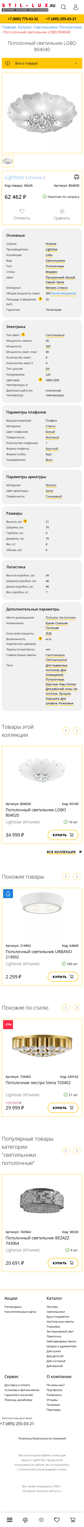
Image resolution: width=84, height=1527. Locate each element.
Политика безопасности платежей (42, 1438)
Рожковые (66, 703)
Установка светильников (21, 1390)
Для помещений (56, 672)
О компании (59, 1376)
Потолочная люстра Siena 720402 (38, 1082)
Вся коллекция (61, 852)
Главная (9, 27)
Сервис (11, 1376)
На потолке (67, 617)
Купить (60, 835)
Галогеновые (55, 335)
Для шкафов (56, 700)
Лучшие (65, 693)
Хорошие (52, 698)
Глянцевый (54, 496)
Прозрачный (55, 277)
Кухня (50, 623)
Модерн (51, 272)
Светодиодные (56, 660)
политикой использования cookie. (43, 1469)
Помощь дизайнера (18, 1400)
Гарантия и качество (18, 1395)
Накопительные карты (20, 1312)
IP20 (49, 633)
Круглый (52, 448)
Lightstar (15, 177)
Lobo (49, 255)
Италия (35, 177)
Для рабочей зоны (59, 689)
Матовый (52, 437)
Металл (51, 288)
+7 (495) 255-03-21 (61, 19)
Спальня (61, 623)
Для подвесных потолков (56, 667)
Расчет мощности (63, 293)
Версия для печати (76, 177)
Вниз (49, 460)
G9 (47, 369)
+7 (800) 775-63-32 (23, 19)
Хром (60, 282)
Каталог (25, 27)
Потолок (52, 617)
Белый (70, 277)
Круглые (52, 684)
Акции (10, 1298)
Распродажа (13, 1307)
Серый (50, 282)
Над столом (67, 684)
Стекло (63, 288)
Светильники (45, 27)
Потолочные (70, 27)
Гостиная (52, 628)
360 (48, 346)
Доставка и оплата (17, 1385)
